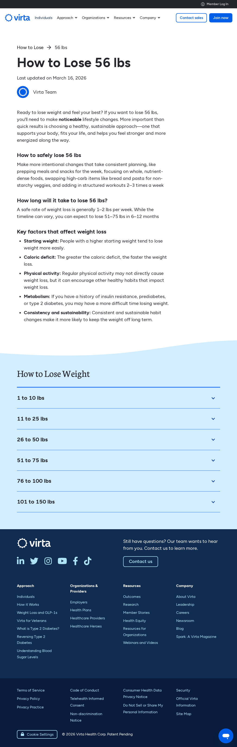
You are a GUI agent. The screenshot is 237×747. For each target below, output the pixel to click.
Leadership (185, 604)
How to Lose (30, 47)
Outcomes (131, 596)
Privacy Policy (28, 698)
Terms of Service (31, 690)
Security (183, 690)
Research (131, 604)
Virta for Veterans (31, 620)
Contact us (140, 561)
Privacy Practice (30, 707)
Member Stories (136, 612)
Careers (182, 612)
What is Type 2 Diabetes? (38, 628)
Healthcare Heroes (86, 626)
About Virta (185, 596)
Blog (180, 628)
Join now (220, 17)
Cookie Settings (37, 734)
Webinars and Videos (140, 642)
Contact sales (191, 17)
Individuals (25, 596)
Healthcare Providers (87, 618)
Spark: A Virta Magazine (196, 636)
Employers (78, 602)
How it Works (28, 604)
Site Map (183, 714)
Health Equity (134, 620)
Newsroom (185, 620)
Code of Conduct (84, 690)
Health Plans (80, 610)
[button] (67, 17)
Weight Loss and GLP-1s (37, 612)
